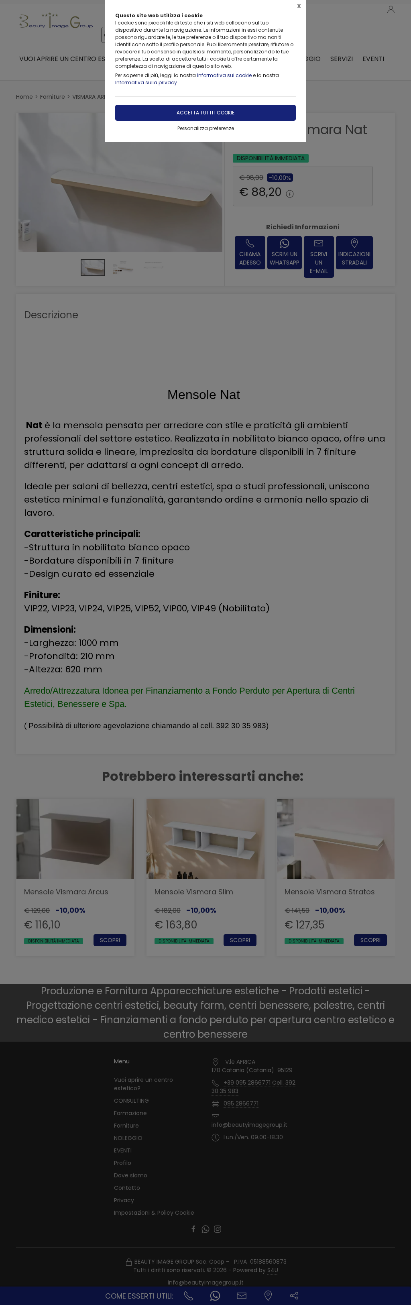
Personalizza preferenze (205, 128)
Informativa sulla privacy (146, 82)
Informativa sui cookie (224, 75)
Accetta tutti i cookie (205, 112)
